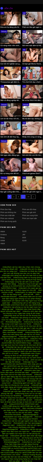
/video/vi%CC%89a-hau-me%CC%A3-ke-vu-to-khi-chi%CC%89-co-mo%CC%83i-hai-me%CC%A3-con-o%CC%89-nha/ (21, 448)
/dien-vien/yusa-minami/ (28, 419)
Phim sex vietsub (7, 218)
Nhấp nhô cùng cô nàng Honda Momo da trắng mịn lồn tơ (32, 137)
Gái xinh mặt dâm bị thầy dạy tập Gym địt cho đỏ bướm (32, 45)
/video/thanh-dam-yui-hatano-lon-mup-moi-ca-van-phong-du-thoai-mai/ (21, 433)
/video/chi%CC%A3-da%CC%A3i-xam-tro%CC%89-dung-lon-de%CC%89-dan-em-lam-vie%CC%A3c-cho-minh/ (21, 406)
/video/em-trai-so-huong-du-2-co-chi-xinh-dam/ (22, 440)
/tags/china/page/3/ (30, 415)
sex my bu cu (27, 461)
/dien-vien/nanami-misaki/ (12, 332)
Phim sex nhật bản (7, 215)
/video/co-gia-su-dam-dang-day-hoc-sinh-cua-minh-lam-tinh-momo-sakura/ (21, 376)
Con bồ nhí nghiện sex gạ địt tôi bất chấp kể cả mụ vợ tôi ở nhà (10, 64)
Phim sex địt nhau (29, 209)
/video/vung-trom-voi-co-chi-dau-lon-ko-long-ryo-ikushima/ (21, 394)
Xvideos (3, 234)
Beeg (2, 237)
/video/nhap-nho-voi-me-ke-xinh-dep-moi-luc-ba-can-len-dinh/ (22, 411)
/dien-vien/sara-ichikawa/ (32, 408)
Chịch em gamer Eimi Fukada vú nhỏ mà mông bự (32, 173)
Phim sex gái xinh (29, 212)
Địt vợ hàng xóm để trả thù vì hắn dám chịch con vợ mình (10, 173)
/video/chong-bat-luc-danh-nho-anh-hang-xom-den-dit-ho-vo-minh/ (22, 333)
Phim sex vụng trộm (30, 215)
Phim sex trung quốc (8, 221)
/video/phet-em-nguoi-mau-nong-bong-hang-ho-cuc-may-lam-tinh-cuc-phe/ (22, 459)
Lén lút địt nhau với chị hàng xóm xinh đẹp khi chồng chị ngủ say (10, 119)
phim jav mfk (28, 294)
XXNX (2, 240)
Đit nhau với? (15, 389)
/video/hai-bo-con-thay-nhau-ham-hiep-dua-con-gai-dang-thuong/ (23, 443)
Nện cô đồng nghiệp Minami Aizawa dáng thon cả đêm (10, 100)
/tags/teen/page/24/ (10, 429)
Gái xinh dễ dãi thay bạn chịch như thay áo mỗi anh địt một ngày (10, 137)
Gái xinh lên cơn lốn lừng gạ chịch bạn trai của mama (32, 155)
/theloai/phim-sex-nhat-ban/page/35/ (17, 417)
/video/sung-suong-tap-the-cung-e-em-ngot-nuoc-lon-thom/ (22, 323)
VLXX (24, 232)
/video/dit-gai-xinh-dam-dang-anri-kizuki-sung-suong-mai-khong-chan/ (22, 387)
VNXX (2, 243)
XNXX (2, 232)
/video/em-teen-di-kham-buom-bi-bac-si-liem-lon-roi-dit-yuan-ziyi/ (22, 402)
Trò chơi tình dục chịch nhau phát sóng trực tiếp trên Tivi (32, 82)
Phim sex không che (8, 212)
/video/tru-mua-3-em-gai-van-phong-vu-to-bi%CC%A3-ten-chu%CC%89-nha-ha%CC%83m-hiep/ (21, 286)
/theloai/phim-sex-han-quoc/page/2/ (27, 423)
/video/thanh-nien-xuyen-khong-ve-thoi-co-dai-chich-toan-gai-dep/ (23, 354)
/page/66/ (26, 389)
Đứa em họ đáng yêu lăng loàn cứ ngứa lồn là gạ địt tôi (10, 27)
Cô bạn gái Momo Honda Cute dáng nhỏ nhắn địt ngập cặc (32, 64)
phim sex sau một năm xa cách (20, 400)
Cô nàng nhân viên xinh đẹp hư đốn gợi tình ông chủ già (10, 45)
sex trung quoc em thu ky (31, 438)
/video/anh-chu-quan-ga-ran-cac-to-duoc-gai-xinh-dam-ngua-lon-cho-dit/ (21, 289)
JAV (23, 234)
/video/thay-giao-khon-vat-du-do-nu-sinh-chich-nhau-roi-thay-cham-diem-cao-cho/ (21, 359)
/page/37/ (35, 389)
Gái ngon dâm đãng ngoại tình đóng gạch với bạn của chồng (10, 155)
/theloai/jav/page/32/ (14, 322)
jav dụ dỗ (18, 370)
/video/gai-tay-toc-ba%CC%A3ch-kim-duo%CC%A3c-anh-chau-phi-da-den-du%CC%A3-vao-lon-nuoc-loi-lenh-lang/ (21, 364)
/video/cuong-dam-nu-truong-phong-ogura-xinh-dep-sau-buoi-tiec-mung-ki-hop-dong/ (22, 278)
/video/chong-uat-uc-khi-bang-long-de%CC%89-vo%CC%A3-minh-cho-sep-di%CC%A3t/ (21, 304)
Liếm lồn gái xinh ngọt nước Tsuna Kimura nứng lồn (32, 192)
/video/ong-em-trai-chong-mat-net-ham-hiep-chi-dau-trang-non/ (22, 380)
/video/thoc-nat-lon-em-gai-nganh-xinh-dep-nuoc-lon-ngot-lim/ (21, 430)
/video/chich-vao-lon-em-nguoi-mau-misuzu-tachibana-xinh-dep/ (25, 426)
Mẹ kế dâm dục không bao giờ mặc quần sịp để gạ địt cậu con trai (32, 119)
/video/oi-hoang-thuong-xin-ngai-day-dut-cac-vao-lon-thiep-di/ (21, 456)
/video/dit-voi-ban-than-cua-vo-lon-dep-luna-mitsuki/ (22, 373)
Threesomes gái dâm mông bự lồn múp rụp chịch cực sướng (10, 82)
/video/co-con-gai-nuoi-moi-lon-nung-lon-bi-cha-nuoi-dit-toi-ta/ (21, 326)
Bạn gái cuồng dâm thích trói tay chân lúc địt (10, 192)
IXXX (24, 237)
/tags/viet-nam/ (9, 425)
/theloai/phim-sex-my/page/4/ (28, 330)
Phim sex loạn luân (29, 218)
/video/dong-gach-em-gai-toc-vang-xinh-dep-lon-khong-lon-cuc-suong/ (20, 384)
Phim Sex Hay (5, 209)
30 (28, 197)
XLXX (24, 240)
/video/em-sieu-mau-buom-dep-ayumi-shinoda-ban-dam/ (20, 371)
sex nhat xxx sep (9, 410)
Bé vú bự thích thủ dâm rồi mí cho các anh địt (32, 100)
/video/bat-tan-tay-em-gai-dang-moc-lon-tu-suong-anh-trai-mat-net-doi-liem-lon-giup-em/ (22, 348)
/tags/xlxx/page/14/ (9, 336)
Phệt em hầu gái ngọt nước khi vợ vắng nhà (32, 27)
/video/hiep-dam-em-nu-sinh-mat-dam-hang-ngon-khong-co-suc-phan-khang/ (22, 297)
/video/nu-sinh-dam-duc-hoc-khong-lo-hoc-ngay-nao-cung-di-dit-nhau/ (22, 312)
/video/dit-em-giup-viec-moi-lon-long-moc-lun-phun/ (22, 397)
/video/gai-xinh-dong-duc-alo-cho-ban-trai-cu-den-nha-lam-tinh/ (21, 337)
